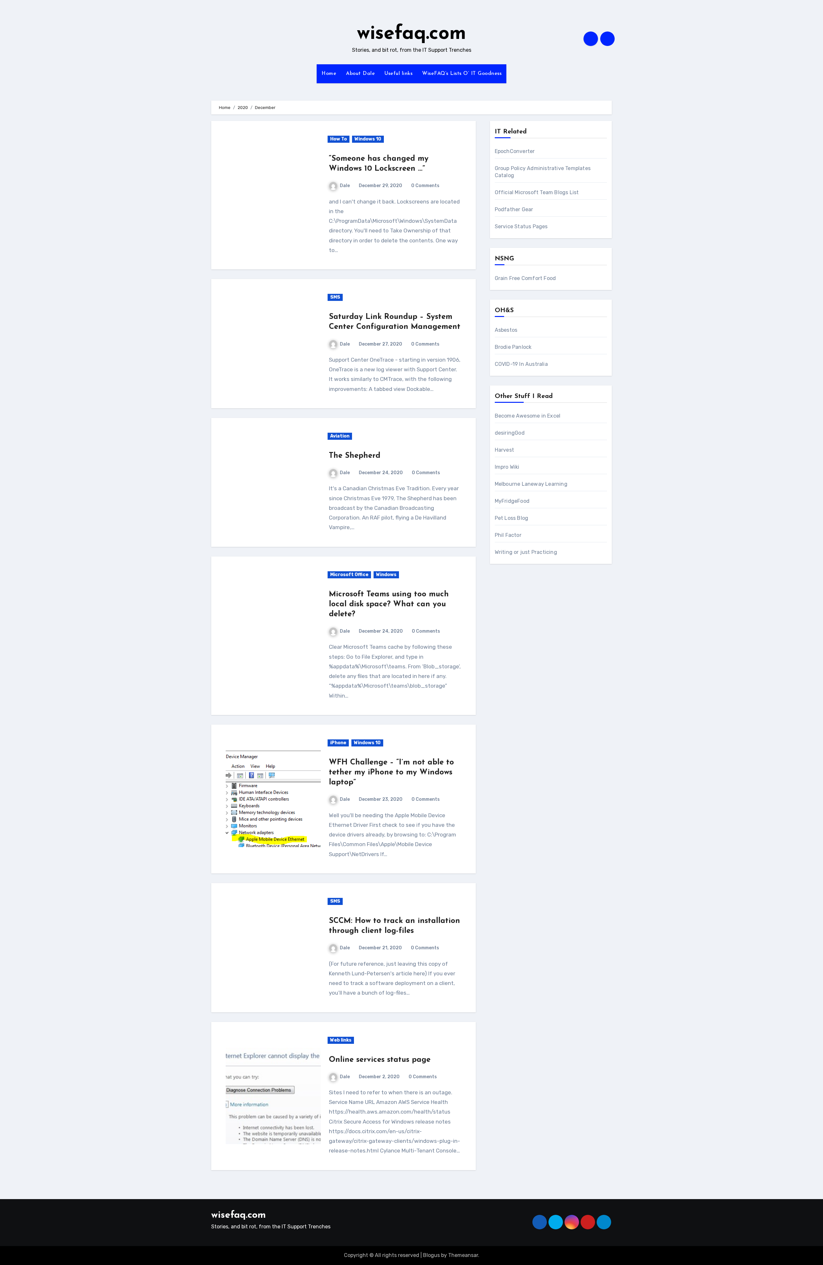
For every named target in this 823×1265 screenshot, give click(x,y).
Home (328, 73)
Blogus (431, 1255)
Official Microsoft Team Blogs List (537, 192)
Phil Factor (508, 535)
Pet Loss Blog (512, 518)
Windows (386, 574)
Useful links (398, 73)
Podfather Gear (514, 209)
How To (338, 139)
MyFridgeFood (512, 501)
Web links (340, 1040)
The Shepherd (354, 456)
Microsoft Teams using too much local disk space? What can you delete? (389, 604)
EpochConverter (515, 151)
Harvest (504, 450)
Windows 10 (368, 139)
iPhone (338, 742)
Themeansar (463, 1255)
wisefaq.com (411, 34)
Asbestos (506, 330)
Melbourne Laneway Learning (531, 484)
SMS (335, 297)
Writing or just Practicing (526, 552)
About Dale (360, 73)
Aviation (339, 436)
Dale (345, 185)
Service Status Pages (521, 226)
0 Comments (425, 185)
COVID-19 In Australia (521, 364)
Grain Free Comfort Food (525, 278)
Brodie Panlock (513, 347)
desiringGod (510, 433)
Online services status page (379, 1060)
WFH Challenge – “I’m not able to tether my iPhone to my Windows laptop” (391, 772)
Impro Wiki (507, 467)
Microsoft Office (349, 574)
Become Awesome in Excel (528, 416)
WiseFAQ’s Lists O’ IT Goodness (462, 73)
